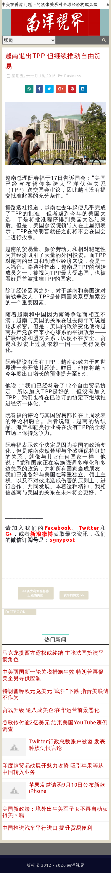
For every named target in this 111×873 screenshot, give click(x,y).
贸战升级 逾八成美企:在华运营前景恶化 (51, 710)
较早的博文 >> (74, 595)
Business (72, 76)
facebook (15, 612)
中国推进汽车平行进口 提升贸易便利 (47, 828)
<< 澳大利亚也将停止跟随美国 (35, 593)
